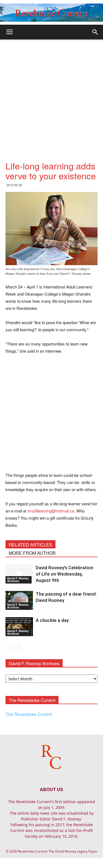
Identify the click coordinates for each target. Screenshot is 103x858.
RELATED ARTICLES (30, 545)
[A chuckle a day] (19, 626)
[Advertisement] (51, 93)
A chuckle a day (52, 620)
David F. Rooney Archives (18, 579)
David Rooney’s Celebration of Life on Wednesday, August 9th (64, 574)
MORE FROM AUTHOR (32, 553)
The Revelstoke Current (28, 714)
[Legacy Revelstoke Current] (51, 13)
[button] (95, 32)
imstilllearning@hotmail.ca (50, 511)
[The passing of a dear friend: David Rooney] (19, 600)
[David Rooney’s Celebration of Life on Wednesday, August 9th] (19, 574)
